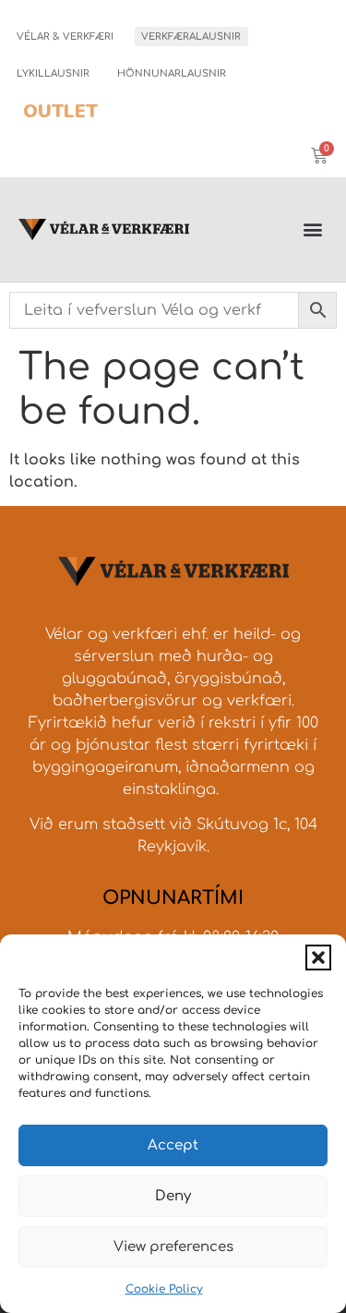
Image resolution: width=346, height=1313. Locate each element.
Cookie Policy (164, 1289)
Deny (173, 1196)
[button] (318, 957)
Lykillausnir (53, 73)
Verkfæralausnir (191, 36)
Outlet (60, 111)
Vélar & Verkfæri (65, 36)
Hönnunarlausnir (171, 73)
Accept (173, 1145)
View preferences (173, 1247)
